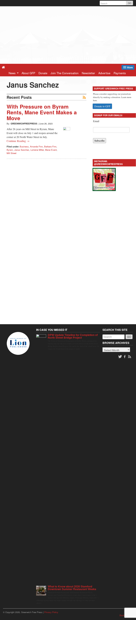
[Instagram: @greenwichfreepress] (104, 179)
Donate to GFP (102, 106)
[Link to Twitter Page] (120, 356)
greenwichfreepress (24, 123)
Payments (120, 73)
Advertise (104, 73)
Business (24, 146)
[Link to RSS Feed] (130, 356)
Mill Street (11, 153)
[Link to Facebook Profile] (125, 356)
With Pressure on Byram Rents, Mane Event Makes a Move (42, 112)
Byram (10, 149)
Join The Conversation (64, 73)
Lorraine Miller (37, 149)
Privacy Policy (51, 612)
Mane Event (51, 149)
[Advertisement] (68, 29)
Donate (42, 73)
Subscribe (99, 140)
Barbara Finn (50, 146)
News (12, 73)
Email (96, 121)
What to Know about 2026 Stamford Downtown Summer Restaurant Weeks (72, 587)
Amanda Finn (36, 146)
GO (129, 3)
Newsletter (88, 73)
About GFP (28, 73)
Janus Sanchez (21, 149)
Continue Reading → (18, 141)
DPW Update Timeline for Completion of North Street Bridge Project (73, 336)
